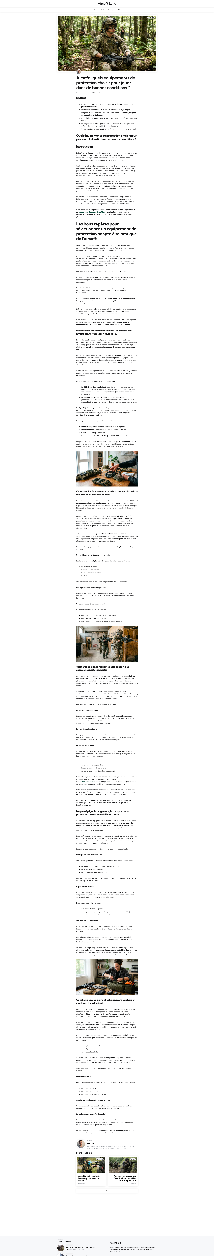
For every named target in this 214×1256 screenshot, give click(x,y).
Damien (80, 93)
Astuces (133, 1159)
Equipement (151, 17)
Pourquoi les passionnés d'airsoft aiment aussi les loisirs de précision (124, 1178)
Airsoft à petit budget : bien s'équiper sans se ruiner (89, 1178)
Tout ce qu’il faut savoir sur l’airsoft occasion (80, 1247)
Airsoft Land (107, 3)
